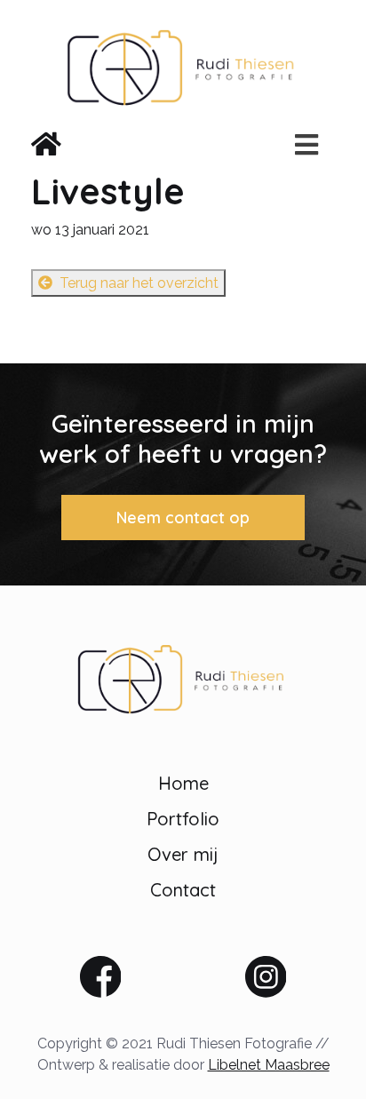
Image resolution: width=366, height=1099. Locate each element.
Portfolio (183, 819)
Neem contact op (183, 517)
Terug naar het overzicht (139, 283)
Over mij (183, 854)
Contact (183, 890)
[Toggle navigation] (301, 145)
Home (183, 783)
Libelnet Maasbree (269, 1064)
